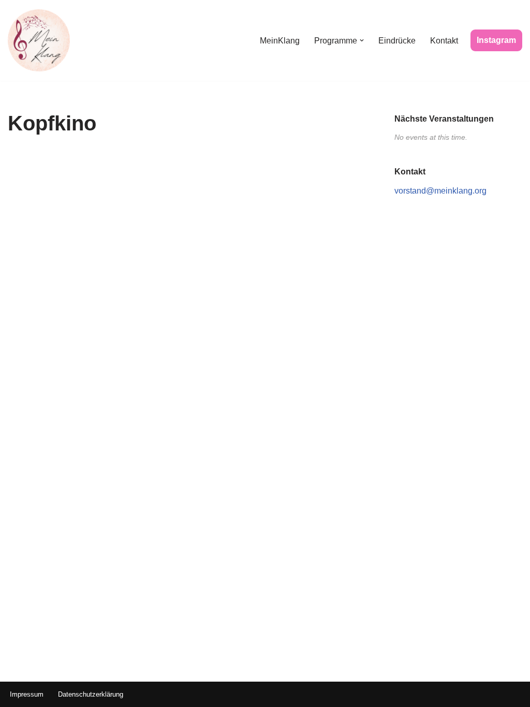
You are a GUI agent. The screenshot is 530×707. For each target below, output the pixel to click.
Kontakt (444, 40)
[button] (362, 40)
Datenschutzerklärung (90, 694)
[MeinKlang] (39, 40)
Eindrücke (397, 40)
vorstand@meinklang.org (440, 190)
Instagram (496, 40)
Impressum (26, 694)
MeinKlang (280, 40)
